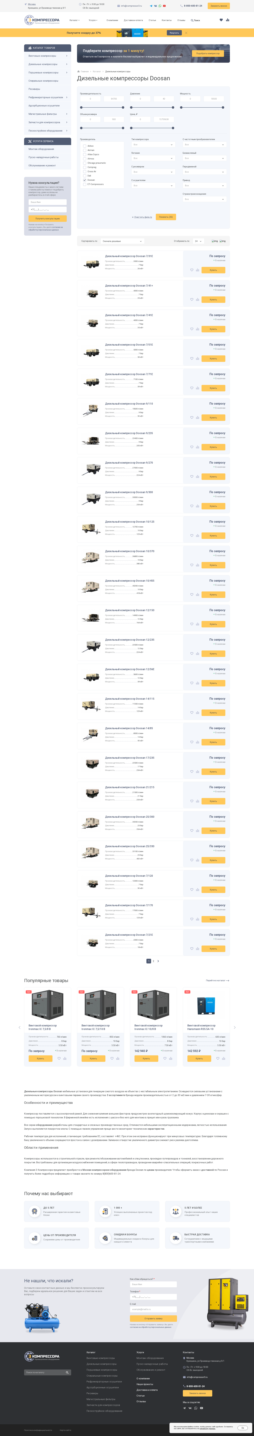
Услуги (92, 20)
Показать (166, 217)
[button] (19, 1028)
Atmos (91, 159)
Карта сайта (65, 1430)
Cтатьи (140, 1395)
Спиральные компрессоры (43, 80)
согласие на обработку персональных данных (150, 1327)
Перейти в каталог (216, 980)
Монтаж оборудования (41, 149)
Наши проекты (145, 1384)
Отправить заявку (153, 1318)
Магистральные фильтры (43, 114)
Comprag (92, 167)
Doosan (91, 180)
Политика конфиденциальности (38, 1430)
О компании (112, 20)
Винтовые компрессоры (42, 55)
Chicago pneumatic (97, 163)
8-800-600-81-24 (193, 6)
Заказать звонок (197, 1393)
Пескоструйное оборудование (45, 130)
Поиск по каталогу (35, 1372)
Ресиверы (34, 89)
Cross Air (92, 171)
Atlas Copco (93, 154)
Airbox (90, 146)
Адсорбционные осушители (44, 105)
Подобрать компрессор (208, 53)
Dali (89, 176)
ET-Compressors (96, 184)
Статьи (152, 20)
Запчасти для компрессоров (44, 122)
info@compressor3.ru (131, 6)
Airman (91, 150)
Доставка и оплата (133, 20)
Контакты (167, 20)
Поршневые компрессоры (44, 72)
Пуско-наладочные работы (44, 157)
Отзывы (181, 20)
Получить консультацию (48, 218)
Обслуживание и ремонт (42, 165)
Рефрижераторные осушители (46, 97)
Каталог (74, 20)
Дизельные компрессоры (43, 64)
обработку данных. (207, 1429)
